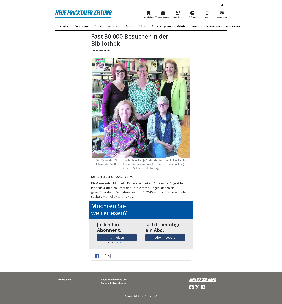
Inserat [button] (195, 26)
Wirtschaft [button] (113, 26)
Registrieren (120, 243)
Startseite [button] (62, 26)
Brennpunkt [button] (81, 26)
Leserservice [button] (213, 26)
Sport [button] (129, 26)
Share (97, 256)
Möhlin (107, 50)
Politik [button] (97, 26)
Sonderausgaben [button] (161, 26)
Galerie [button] (181, 26)
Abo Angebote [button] (165, 237)
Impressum (64, 279)
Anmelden (117, 237)
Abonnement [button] (233, 26)
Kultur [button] (141, 26)
